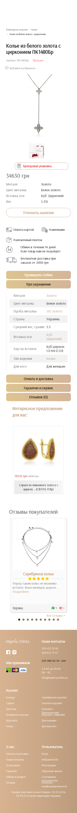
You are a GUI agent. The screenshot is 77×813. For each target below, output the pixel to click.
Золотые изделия (52, 703)
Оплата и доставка (17, 754)
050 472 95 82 (50, 648)
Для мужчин (49, 726)
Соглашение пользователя (49, 778)
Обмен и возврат (16, 777)
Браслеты (11, 720)
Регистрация (49, 765)
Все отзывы (55, 615)
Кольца (10, 697)
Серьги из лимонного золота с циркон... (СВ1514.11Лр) (38, 487)
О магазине (13, 765)
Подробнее (21, 591)
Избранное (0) (50, 759)
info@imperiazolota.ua (55, 677)
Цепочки (11, 709)
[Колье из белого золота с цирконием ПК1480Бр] (38, 104)
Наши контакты (15, 759)
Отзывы (10, 782)
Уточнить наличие (38, 212)
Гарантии (11, 771)
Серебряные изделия (54, 697)
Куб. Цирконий (54, 336)
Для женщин (49, 720)
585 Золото (54, 311)
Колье (34, 29)
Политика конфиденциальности (54, 784)
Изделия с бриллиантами (50, 710)
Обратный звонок (52, 771)
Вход (45, 754)
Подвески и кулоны (17, 714)
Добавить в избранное (22, 68)
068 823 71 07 (50, 653)
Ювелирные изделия (17, 29)
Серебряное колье (38, 573)
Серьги (10, 703)
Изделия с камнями (53, 714)
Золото (51, 295)
